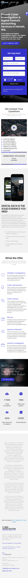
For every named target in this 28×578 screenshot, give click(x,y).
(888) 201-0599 (15, 2)
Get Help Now (7, 379)
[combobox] (5, 63)
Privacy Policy (17, 543)
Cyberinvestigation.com (8, 548)
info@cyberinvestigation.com (10, 568)
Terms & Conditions (7, 543)
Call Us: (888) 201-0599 (10, 43)
